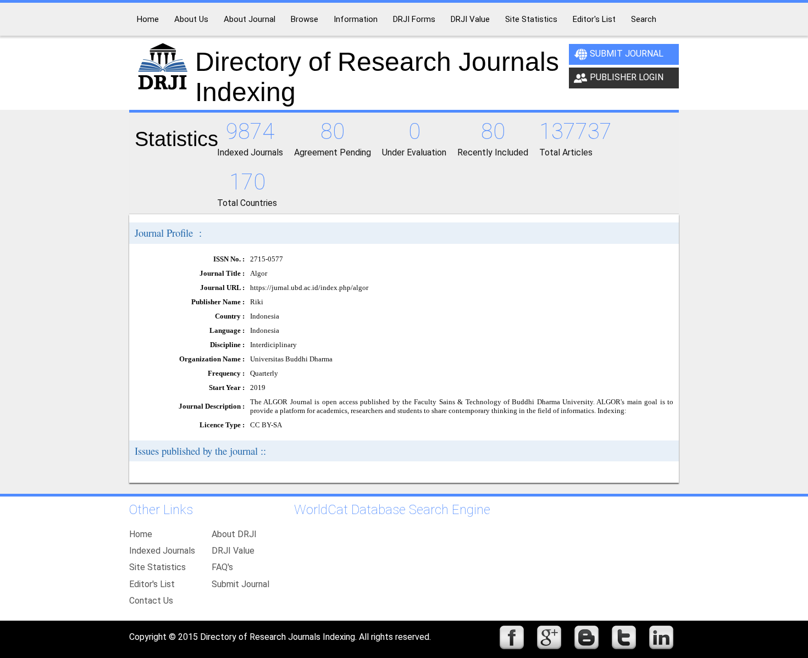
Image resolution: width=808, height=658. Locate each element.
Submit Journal (626, 53)
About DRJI (234, 534)
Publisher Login (626, 77)
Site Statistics (157, 567)
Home (140, 534)
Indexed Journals (162, 550)
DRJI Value (233, 550)
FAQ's (222, 567)
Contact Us (151, 600)
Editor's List (152, 584)
